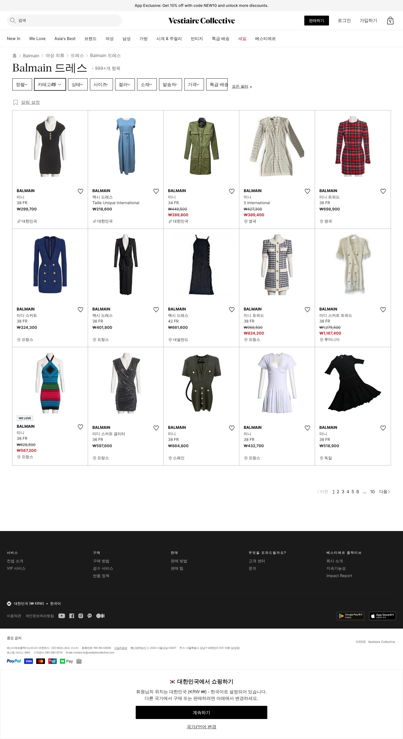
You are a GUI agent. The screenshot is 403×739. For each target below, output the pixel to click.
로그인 (344, 20)
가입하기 (368, 20)
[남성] (135, 38)
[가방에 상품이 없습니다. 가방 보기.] (390, 20)
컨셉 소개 (15, 561)
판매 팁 (177, 568)
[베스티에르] (280, 38)
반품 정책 (101, 575)
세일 (242, 38)
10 (372, 491)
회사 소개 (335, 561)
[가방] (152, 38)
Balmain (31, 55)
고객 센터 (257, 561)
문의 (252, 568)
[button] (390, 20)
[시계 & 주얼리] (186, 38)
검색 (22, 20)
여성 (110, 38)
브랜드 (90, 38)
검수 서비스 (103, 568)
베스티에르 (265, 38)
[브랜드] (101, 38)
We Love (37, 38)
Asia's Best (65, 38)
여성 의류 (55, 55)
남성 (127, 38)
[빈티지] (207, 38)
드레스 (77, 55)
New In (13, 38)
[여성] (118, 38)
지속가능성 (336, 568)
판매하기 (316, 20)
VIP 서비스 (16, 568)
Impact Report (339, 575)
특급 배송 (220, 38)
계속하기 (201, 712)
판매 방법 (179, 561)
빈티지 (197, 38)
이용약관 (14, 616)
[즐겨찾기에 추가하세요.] (80, 191)
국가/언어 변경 (201, 726)
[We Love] (50, 38)
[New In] (24, 38)
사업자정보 (120, 648)
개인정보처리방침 (39, 616)
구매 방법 (101, 561)
